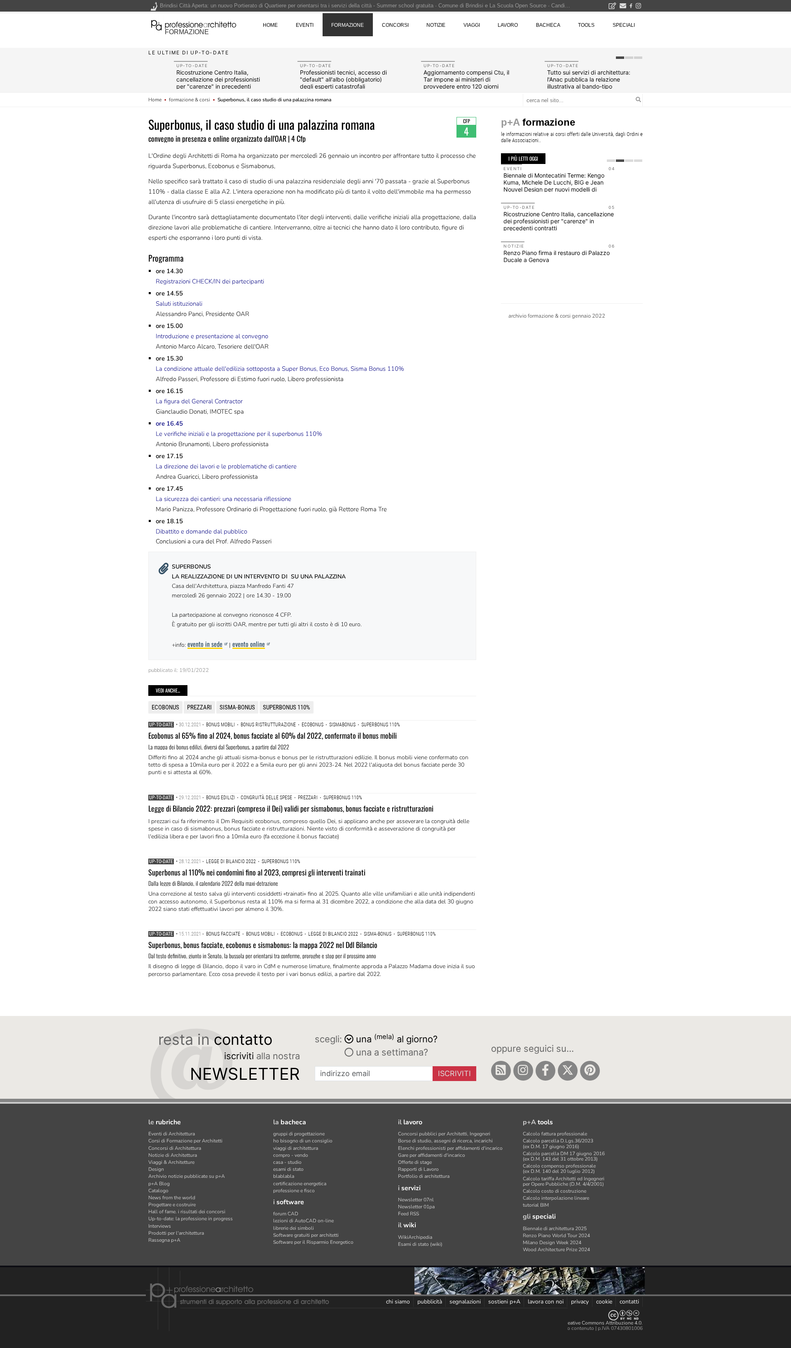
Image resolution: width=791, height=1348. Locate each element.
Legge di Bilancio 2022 (231, 861)
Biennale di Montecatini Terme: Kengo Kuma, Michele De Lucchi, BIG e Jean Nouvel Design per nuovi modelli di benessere (553, 185)
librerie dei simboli (293, 1228)
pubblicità (429, 1302)
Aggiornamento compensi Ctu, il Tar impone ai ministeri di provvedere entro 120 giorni (466, 79)
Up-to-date (161, 725)
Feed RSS (408, 1213)
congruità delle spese (266, 797)
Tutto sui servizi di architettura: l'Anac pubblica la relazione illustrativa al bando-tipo (588, 79)
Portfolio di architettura (423, 1176)
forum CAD (285, 1213)
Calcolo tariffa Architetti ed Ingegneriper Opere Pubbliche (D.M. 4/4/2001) (563, 1181)
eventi (305, 25)
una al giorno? (397, 1038)
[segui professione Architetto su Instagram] (523, 1071)
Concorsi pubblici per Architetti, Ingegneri (444, 1133)
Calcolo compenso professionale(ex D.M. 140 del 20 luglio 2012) (559, 1169)
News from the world (171, 1197)
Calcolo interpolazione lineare (556, 1198)
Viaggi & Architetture (171, 1162)
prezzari (199, 707)
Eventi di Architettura (171, 1133)
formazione (187, 31)
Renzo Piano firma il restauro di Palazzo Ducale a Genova (556, 256)
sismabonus (342, 725)
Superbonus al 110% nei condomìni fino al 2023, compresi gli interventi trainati (256, 872)
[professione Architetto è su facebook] (545, 1071)
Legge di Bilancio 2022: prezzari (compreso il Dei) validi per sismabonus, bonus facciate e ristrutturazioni (290, 808)
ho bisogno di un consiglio (302, 1140)
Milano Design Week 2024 (552, 1242)
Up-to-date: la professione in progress (190, 1218)
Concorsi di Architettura (174, 1148)
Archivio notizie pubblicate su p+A (186, 1176)
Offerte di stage (415, 1162)
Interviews (159, 1226)
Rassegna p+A (164, 1240)
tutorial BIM (536, 1205)
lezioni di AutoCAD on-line (303, 1220)
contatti (629, 1302)
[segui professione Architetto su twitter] (568, 1071)
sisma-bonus (237, 707)
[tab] (620, 57)
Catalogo (158, 1190)
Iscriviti (454, 1073)
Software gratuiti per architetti (306, 1235)
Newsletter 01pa (416, 1206)
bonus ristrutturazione (268, 725)
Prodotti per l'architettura (176, 1233)
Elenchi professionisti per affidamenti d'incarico (450, 1148)
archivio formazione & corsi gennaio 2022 (556, 316)
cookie (604, 1302)
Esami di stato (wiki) (420, 1244)
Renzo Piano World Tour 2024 (556, 1235)
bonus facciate (223, 934)
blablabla (283, 1176)
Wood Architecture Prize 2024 (556, 1249)
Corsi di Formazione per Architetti (185, 1140)
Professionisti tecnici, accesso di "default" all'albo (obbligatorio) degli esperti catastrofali (343, 79)
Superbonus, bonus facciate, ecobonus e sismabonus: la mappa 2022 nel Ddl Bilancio (262, 944)
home (270, 25)
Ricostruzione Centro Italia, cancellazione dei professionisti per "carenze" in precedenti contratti (218, 82)
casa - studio (287, 1162)
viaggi (471, 25)
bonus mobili (220, 725)
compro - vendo (290, 1155)
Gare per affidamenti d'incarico (431, 1155)
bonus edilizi (220, 797)
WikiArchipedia (415, 1237)
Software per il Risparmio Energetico (313, 1242)
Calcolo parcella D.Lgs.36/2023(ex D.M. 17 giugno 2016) (558, 1143)
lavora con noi (546, 1302)
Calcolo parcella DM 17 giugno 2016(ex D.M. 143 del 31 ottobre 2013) (564, 1156)
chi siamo (398, 1302)
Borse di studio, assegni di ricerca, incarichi (445, 1140)
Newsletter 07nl (416, 1199)
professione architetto (193, 24)
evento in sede (204, 644)
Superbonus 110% (286, 707)
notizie (435, 25)
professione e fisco (294, 1190)
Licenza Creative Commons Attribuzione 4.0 (593, 1323)
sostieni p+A (504, 1302)
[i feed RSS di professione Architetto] (501, 1071)
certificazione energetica (299, 1183)
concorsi (395, 25)
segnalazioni (465, 1302)
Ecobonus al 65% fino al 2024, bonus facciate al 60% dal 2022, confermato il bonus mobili (272, 735)
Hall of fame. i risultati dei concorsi (186, 1211)
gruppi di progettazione (299, 1133)
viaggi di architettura (295, 1148)
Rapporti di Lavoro (418, 1169)
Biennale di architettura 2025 (555, 1228)
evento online (248, 644)
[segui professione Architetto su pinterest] (590, 1071)
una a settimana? (390, 1052)
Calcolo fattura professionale (555, 1133)
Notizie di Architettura (172, 1155)
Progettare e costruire (172, 1204)
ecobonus (165, 707)
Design (156, 1169)
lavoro (508, 25)
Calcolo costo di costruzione (554, 1191)
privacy (580, 1302)
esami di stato (288, 1169)
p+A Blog (159, 1183)
